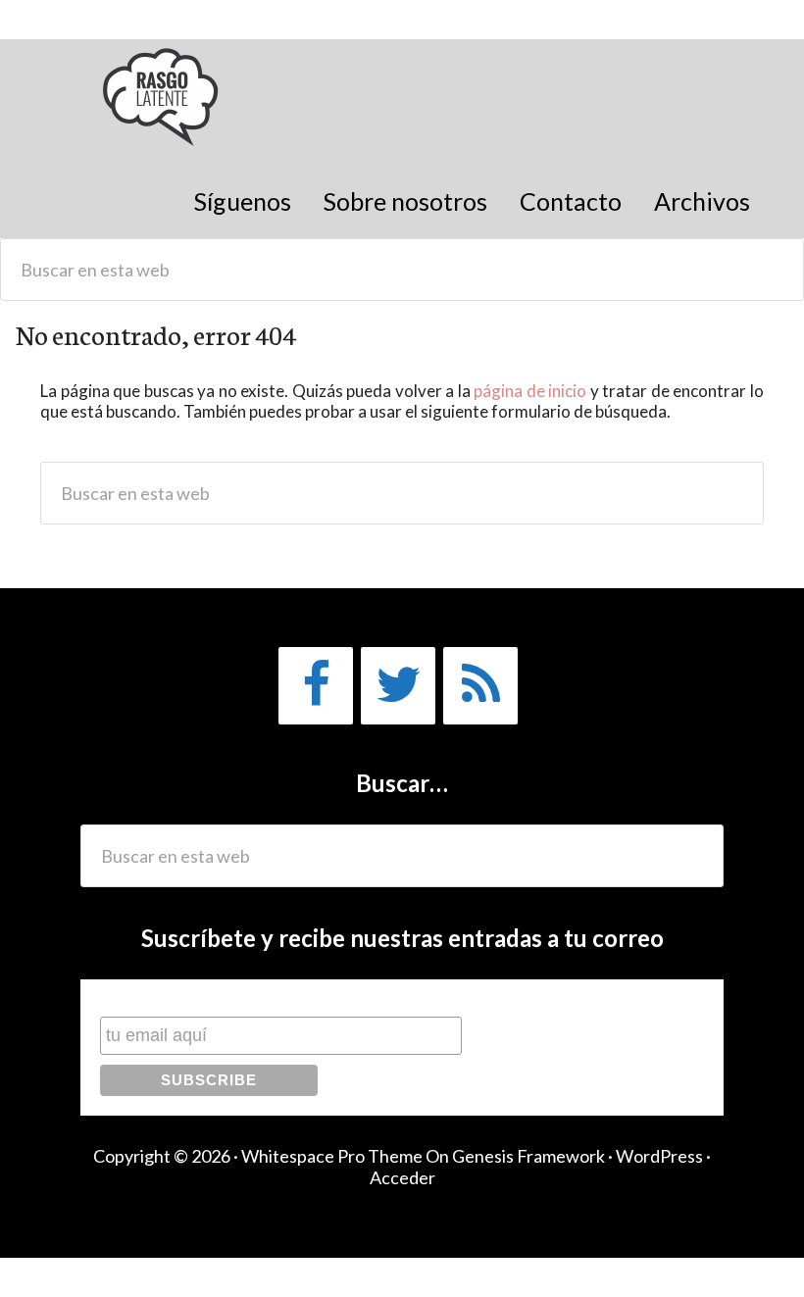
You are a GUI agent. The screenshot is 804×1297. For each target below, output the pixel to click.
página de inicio (530, 390)
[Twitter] (398, 685)
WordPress (659, 1156)
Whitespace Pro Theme (332, 1156)
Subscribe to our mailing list (204, 997)
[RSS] (480, 685)
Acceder (402, 1177)
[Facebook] (315, 685)
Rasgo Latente (162, 107)
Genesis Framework (528, 1156)
